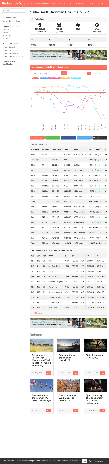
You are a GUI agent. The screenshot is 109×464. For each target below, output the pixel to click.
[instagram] (105, 3)
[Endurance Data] (14, 3)
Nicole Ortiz (53, 276)
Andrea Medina (54, 297)
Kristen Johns (53, 271)
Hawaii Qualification (60, 3)
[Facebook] (98, 3)
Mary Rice (52, 261)
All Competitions (9, 18)
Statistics (6, 29)
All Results (38, 313)
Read (48, 373)
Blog (36, 3)
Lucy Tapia (52, 308)
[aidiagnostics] (68, 55)
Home (30, 3)
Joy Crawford (54, 266)
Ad (106, 61)
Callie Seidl (52, 287)
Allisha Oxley (53, 302)
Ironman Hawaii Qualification (9, 62)
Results (5, 32)
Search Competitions (11, 21)
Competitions (44, 3)
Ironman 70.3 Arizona (10, 50)
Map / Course (7, 39)
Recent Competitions (11, 44)
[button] (37, 138)
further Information (96, 461)
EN (91, 3)
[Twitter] (102, 3)
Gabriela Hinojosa (55, 282)
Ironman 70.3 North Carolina (13, 56)
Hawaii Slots (7, 36)
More (102, 373)
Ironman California (9, 47)
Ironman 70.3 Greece (10, 53)
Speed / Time (100, 73)
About (72, 3)
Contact (79, 3)
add (64, 73)
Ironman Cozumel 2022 (12, 26)
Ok (85, 461)
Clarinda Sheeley (55, 292)
